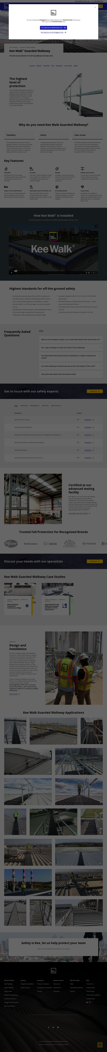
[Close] (95, 7)
